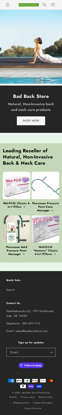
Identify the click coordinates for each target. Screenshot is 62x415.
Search (10, 290)
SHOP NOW (31, 121)
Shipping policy (21, 402)
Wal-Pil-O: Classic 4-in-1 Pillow (16, 204)
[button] (7, 5)
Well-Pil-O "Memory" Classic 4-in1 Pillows (45, 250)
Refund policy (46, 397)
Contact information (43, 402)
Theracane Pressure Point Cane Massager (45, 206)
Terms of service (33, 408)
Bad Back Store (29, 392)
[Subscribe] (51, 352)
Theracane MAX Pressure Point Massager (17, 250)
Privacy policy (28, 397)
